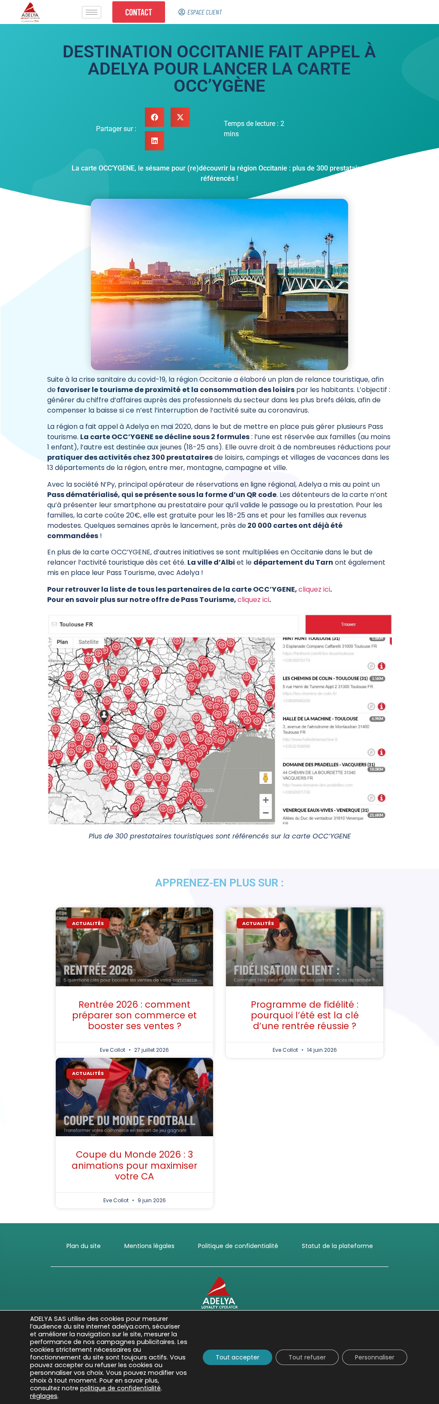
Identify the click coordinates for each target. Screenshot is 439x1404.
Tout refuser (307, 1357)
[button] (154, 117)
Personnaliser (374, 1357)
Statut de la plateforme (337, 1246)
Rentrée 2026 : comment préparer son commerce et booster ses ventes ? (134, 1015)
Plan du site (83, 1246)
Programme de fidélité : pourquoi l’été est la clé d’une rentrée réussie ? (305, 1015)
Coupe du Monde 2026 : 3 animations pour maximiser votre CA (134, 1165)
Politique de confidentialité (238, 1246)
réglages (43, 1396)
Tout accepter (237, 1357)
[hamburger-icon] (91, 12)
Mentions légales (149, 1246)
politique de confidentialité (120, 1388)
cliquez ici (314, 589)
